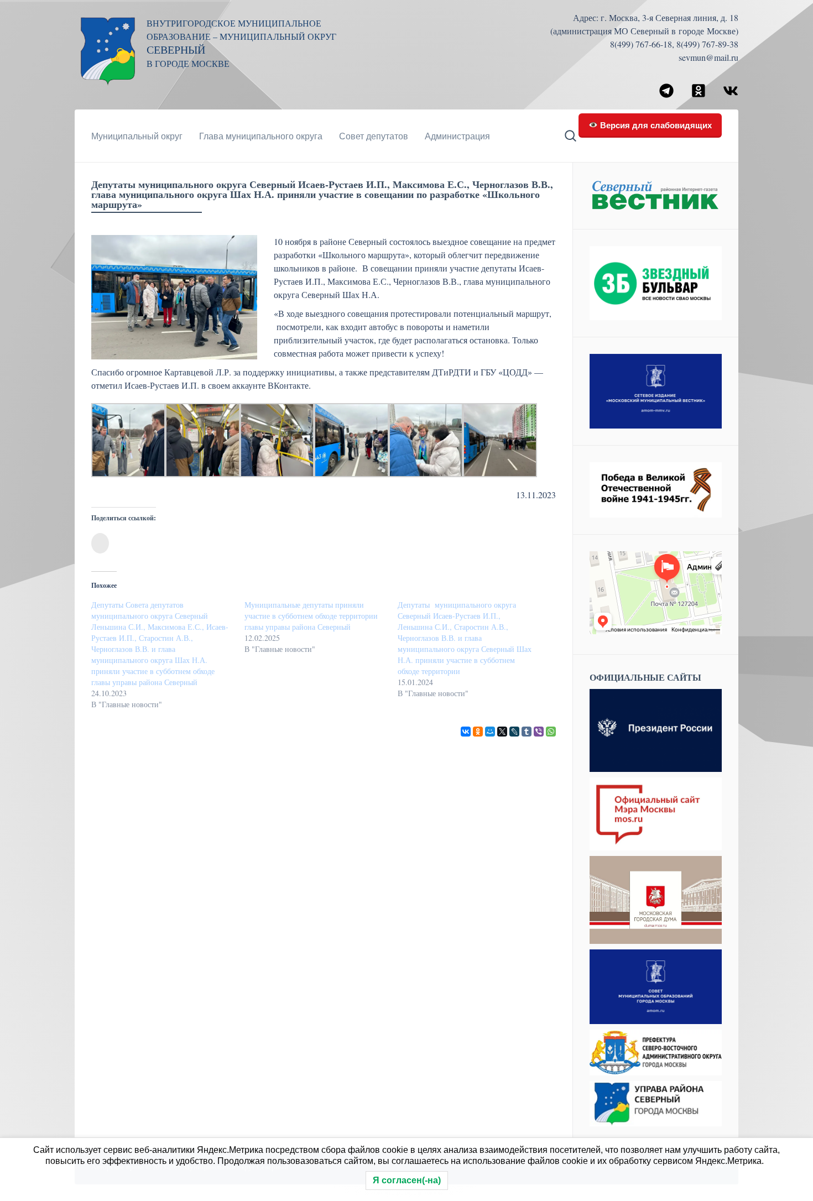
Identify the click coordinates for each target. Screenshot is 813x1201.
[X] (502, 732)
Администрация (457, 135)
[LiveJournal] (514, 732)
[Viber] (539, 732)
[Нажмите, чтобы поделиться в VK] (100, 543)
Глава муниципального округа (260, 135)
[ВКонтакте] (466, 732)
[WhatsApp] (551, 732)
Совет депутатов (373, 135)
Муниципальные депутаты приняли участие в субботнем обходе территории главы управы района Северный (311, 615)
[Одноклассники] (478, 732)
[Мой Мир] (490, 732)
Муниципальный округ (137, 135)
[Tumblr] (526, 732)
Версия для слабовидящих (655, 124)
